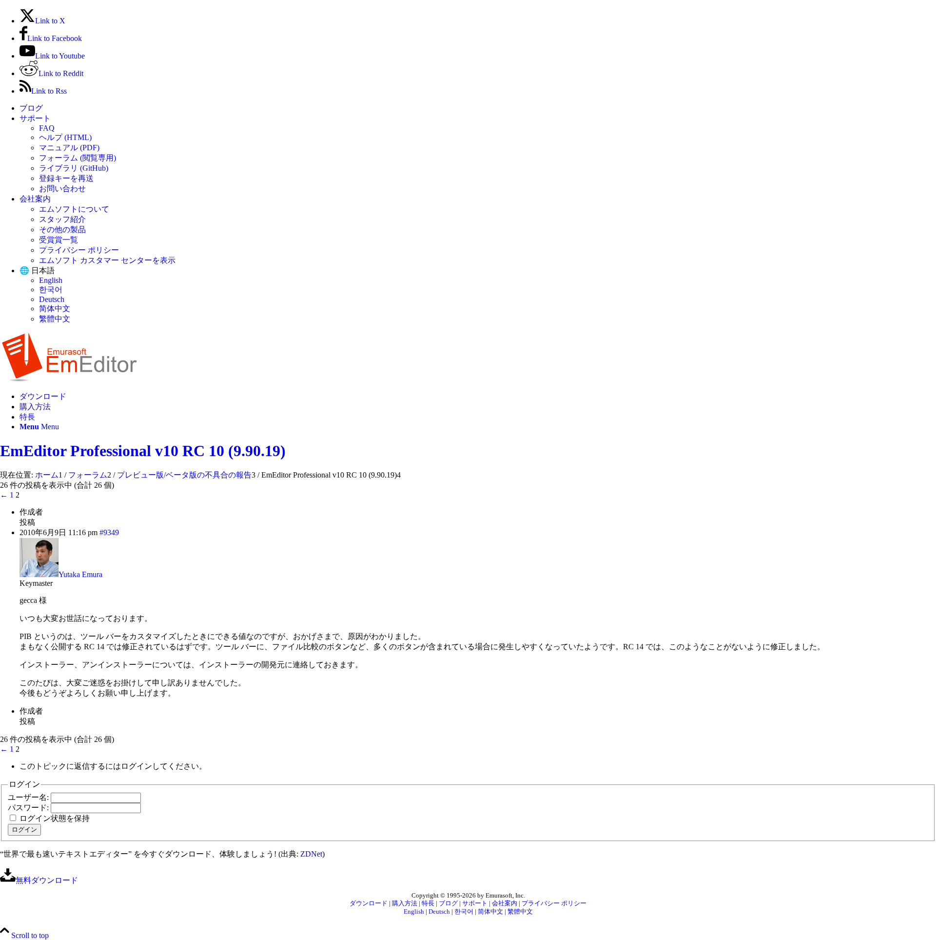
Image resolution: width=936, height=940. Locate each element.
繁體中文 (54, 319)
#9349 (109, 532)
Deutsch (51, 299)
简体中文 (54, 308)
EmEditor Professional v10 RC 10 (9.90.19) (143, 451)
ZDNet (311, 854)
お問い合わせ (62, 188)
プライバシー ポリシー (79, 250)
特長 (428, 903)
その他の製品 (62, 229)
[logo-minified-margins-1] (69, 379)
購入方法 (404, 903)
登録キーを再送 (66, 178)
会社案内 (35, 199)
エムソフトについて (74, 209)
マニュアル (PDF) (69, 147)
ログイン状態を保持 (55, 818)
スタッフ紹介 (62, 219)
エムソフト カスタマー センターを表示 (107, 260)
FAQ (47, 128)
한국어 (50, 289)
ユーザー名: (29, 797)
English (50, 280)
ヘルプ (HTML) (65, 137)
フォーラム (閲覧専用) (77, 158)
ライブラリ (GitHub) (73, 168)
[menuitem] (478, 108)
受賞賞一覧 (58, 240)
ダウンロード (369, 903)
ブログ (31, 108)
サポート (35, 118)
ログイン (24, 829)
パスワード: (29, 807)
